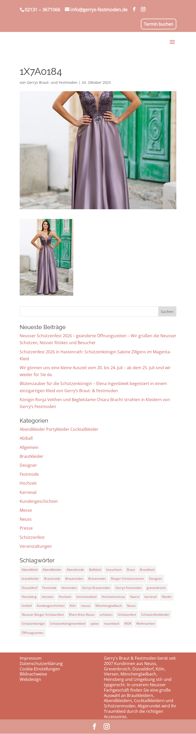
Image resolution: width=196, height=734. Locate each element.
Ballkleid (95, 569)
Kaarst (134, 597)
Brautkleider (31, 456)
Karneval (28, 492)
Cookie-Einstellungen (40, 669)
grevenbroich (156, 588)
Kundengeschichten (39, 501)
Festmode (29, 474)
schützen (106, 614)
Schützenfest (32, 537)
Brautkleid (147, 569)
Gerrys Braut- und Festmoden (52, 82)
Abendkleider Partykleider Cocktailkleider (59, 429)
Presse (26, 528)
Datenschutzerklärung (41, 663)
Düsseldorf (29, 588)
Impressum (31, 658)
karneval (150, 597)
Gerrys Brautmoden (96, 588)
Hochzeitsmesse (113, 597)
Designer (28, 465)
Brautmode (52, 578)
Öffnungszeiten (32, 633)
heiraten (48, 597)
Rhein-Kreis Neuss (82, 614)
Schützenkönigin (33, 623)
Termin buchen (158, 24)
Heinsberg (29, 597)
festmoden (69, 588)
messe (85, 605)
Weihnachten (145, 623)
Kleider (167, 597)
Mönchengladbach (108, 605)
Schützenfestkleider (155, 614)
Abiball (26, 438)
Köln (73, 605)
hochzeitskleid (86, 597)
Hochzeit (28, 483)
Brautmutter (97, 578)
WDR (127, 623)
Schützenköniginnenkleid (67, 623)
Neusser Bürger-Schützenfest (43, 614)
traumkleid (111, 623)
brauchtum (114, 569)
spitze (94, 623)
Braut (131, 569)
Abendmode (75, 569)
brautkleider (30, 578)
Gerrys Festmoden (128, 588)
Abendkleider (52, 569)
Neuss (26, 519)
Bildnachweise (33, 674)
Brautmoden (74, 578)
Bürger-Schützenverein (127, 578)
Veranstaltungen (36, 546)
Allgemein (29, 447)
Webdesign (30, 679)
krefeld (27, 605)
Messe (26, 510)
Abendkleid (30, 569)
